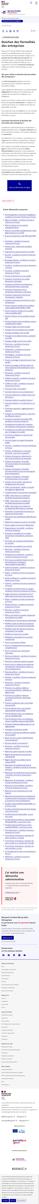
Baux (3, 966)
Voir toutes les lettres (7, 941)
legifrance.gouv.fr (7, 1117)
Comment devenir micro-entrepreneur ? (19, 392)
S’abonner (6, 938)
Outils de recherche (7, 1059)
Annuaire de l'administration (9, 1062)
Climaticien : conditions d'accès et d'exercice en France (17, 374)
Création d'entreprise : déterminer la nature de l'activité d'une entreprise (18, 457)
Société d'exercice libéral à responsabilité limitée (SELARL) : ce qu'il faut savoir (20, 820)
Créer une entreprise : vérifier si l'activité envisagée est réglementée (19, 488)
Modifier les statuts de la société (16, 634)
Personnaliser (21, 1200)
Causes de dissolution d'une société (18, 276)
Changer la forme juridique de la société (19, 330)
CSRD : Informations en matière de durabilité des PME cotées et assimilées (19, 507)
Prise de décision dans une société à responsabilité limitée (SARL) (18, 709)
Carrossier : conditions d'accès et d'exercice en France (17, 272)
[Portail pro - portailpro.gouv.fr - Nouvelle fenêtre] (19, 1141)
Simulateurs (5, 1053)
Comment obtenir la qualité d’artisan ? (19, 400)
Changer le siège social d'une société (18, 341)
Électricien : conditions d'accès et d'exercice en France (17, 550)
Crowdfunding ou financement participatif (20, 492)
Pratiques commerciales (8, 988)
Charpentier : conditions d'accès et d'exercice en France (17, 350)
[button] (17, 31)
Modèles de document (8, 1056)
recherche (31, 3)
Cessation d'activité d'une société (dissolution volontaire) (17, 280)
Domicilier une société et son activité (18, 546)
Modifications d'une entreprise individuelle (20, 620)
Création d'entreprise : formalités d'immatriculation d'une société (17, 477)
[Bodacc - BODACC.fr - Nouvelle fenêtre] (19, 1169)
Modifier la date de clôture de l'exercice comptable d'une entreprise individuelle (19, 624)
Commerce (5, 1027)
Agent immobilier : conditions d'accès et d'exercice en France (19, 221)
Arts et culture (5, 1021)
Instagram (19, 955)
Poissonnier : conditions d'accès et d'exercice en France (17, 683)
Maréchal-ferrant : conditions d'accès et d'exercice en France (19, 605)
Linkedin (14, 955)
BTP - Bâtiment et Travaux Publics (11, 1024)
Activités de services (7, 1015)
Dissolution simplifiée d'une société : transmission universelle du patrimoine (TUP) (19, 535)
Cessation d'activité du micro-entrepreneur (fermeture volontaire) (18, 290)
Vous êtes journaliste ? (8, 1078)
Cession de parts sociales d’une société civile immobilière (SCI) (19, 312)
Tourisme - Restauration (8, 1033)
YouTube (25, 955)
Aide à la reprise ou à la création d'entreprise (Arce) (16, 226)
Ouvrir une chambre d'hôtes (15, 642)
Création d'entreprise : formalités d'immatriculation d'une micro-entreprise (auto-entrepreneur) (20, 471)
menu (36, 4)
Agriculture (5, 1018)
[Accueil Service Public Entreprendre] (14, 14)
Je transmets (5, 1004)
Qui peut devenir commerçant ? (16, 743)
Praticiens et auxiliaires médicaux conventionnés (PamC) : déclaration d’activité (18, 697)
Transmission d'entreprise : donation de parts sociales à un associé (19, 836)
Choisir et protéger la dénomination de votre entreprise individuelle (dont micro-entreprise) (20, 367)
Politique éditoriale (7, 1069)
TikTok (9, 955)
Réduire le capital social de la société (18, 751)
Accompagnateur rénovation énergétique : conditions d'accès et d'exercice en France (20, 216)
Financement (5, 979)
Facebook (3, 955)
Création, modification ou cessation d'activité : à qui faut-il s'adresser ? (18, 452)
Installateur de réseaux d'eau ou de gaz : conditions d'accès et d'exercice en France (20, 590)
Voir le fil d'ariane (6, 25)
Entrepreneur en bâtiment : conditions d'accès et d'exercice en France (19, 555)
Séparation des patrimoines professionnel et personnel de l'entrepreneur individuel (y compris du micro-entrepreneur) (20, 798)
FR (34, 31)
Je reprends (5, 1001)
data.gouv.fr (23, 1121)
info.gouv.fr (20, 1117)
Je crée (3, 998)
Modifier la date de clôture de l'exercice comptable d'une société (19, 630)
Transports (4, 1036)
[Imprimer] (10, 31)
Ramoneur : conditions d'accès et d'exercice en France (17, 747)
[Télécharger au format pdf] (7, 31)
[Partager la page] (14, 31)
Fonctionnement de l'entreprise (10, 985)
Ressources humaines (7, 991)
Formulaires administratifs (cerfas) (11, 1050)
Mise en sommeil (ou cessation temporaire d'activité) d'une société (20, 616)
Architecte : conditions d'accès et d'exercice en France (17, 242)
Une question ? (6, 1085)
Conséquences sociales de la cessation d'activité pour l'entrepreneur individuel (19, 425)
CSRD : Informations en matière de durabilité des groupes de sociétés (17, 502)
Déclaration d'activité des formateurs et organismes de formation (19, 512)
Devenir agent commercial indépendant (19, 525)
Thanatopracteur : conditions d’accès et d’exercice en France (19, 831)
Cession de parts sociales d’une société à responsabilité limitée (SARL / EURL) (19, 306)
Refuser (13, 1200)
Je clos (3, 1007)
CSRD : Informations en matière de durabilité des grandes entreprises (17, 496)
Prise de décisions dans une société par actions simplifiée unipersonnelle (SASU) (19, 720)
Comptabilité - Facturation (9, 969)
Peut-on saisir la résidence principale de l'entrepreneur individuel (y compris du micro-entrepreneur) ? (19, 666)
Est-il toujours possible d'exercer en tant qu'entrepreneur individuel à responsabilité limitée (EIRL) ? (19, 562)
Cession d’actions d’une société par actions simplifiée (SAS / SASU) (20, 322)
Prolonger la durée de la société (16, 729)
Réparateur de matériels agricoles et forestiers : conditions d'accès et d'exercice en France (20, 767)
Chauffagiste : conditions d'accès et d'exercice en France (18, 356)
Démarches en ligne (7, 1047)
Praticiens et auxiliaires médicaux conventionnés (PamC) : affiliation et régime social (18, 690)
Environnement (6, 975)
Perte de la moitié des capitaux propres (19, 661)
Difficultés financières (7, 972)
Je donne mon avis (12, 892)
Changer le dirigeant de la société (17, 333)
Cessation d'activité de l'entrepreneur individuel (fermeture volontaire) (18, 285)
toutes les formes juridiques (11, 21)
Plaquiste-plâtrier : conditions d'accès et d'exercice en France (19, 673)
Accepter (5, 1200)
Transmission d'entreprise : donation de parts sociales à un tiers (19, 847)
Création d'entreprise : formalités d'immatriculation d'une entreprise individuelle (17, 463)
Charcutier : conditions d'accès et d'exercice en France (17, 345)
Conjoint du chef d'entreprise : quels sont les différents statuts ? (20, 415)
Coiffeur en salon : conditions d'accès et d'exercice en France (19, 384)
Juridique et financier (7, 1030)
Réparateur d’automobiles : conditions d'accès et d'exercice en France (19, 786)
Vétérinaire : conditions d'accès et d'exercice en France (17, 858)
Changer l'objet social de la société (17, 327)
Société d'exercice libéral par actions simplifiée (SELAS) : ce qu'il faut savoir (18, 826)
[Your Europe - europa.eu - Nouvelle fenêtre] (19, 1131)
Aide (3, 1081)
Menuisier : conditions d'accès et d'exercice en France (17, 611)
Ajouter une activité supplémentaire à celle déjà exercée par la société (20, 231)
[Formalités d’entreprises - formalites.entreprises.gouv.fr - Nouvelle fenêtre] (19, 1150)
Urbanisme (4, 1039)
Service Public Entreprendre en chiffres (12, 1072)
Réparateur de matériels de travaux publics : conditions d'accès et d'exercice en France (20, 774)
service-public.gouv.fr (8, 1121)
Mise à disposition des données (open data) (13, 1075)
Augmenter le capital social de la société (19, 252)
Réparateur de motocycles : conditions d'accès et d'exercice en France (19, 781)
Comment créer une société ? (15, 389)
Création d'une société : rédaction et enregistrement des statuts (18, 483)
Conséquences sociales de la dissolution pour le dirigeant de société (19, 431)
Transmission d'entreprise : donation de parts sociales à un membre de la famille (19, 842)
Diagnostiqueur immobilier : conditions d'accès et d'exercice (19, 529)
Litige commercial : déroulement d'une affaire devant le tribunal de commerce (19, 595)
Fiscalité (4, 982)
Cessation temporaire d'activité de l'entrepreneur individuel (17, 296)
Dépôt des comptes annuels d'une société (20, 522)
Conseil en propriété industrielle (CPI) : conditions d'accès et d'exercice (19, 420)
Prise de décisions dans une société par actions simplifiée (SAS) (19, 714)
